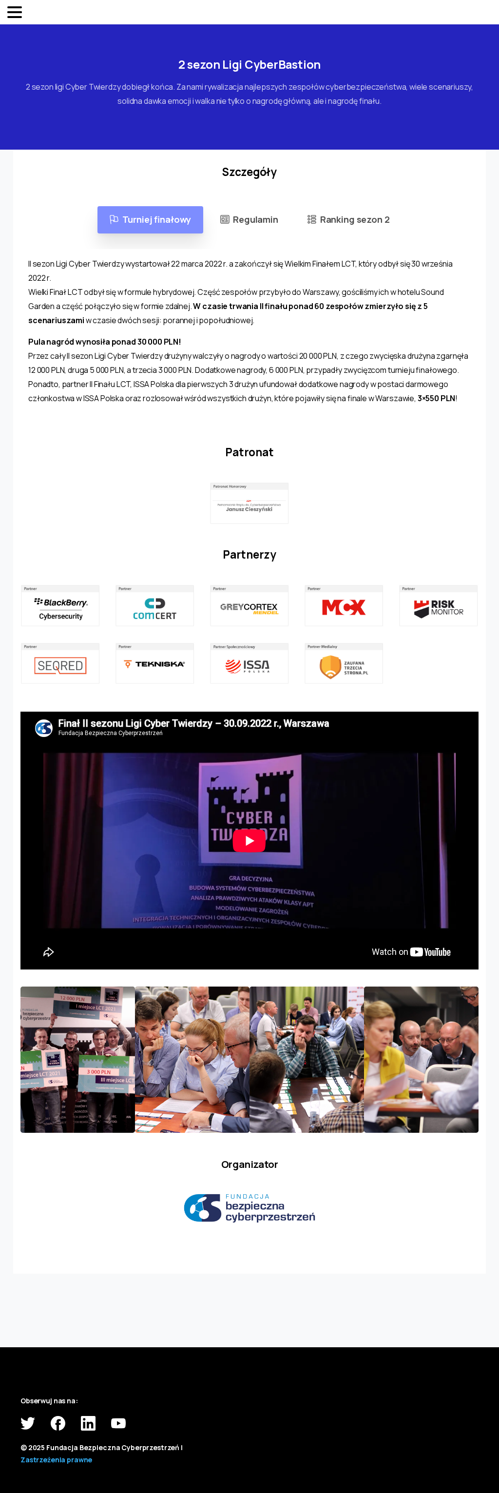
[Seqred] (60, 664)
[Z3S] (344, 664)
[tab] (150, 219)
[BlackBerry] (60, 606)
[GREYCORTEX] (249, 606)
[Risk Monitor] (439, 606)
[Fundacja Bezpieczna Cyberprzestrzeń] (249, 1208)
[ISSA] (249, 664)
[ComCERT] (155, 606)
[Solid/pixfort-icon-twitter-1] (28, 1423)
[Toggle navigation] (14, 12)
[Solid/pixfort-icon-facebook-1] (58, 1423)
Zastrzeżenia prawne (56, 1459)
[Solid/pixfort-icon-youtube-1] (118, 1423)
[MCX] (344, 606)
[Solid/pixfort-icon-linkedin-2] (88, 1423)
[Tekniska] (155, 664)
